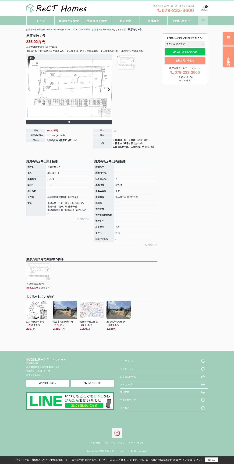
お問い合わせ (181, 21)
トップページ (127, 361)
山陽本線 (117, 140)
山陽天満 (135, 146)
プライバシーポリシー (116, 443)
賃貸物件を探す (69, 21)
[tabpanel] (136, 62)
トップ (40, 21)
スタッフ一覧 (127, 384)
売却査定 (125, 21)
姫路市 (36, 47)
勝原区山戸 (45, 47)
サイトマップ (137, 443)
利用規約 (97, 443)
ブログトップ (127, 369)
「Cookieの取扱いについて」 (170, 460)
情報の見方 (84, 219)
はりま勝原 (129, 140)
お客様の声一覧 (128, 376)
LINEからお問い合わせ (185, 51)
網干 (126, 143)
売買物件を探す (97, 21)
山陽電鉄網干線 (121, 146)
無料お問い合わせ (185, 60)
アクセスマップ (128, 400)
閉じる (211, 460)
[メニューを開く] (203, 21)
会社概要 (153, 21)
